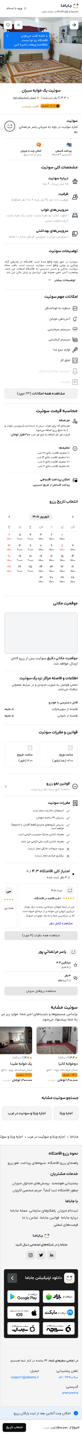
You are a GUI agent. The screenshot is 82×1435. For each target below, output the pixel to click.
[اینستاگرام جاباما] (30, 1255)
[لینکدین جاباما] (51, 1255)
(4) (50, 98)
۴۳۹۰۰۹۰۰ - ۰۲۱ (68, 1377)
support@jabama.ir (25, 1377)
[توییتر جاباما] (41, 1255)
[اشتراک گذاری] (18, 25)
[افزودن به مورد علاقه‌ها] (7, 25)
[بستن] (7, 36)
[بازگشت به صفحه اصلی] (12, 1278)
